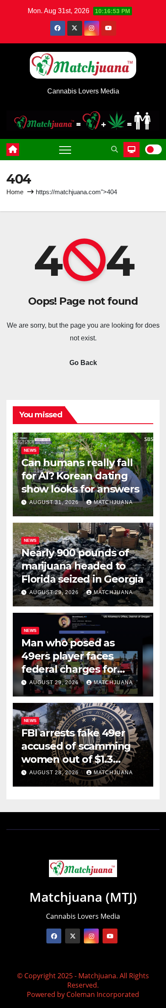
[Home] (12, 149)
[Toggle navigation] (65, 149)
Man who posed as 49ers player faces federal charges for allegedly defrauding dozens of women (73, 669)
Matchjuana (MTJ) (83, 897)
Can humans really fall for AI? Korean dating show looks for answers (80, 475)
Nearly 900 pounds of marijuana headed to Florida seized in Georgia (82, 565)
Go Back (83, 362)
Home (14, 191)
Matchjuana (113, 502)
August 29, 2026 (54, 592)
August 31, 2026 (54, 502)
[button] (114, 149)
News (30, 450)
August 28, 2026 (54, 773)
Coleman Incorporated (102, 994)
